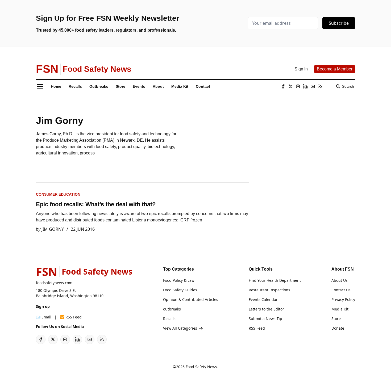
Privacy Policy (343, 299)
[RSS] (320, 86)
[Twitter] (290, 86)
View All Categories (180, 328)
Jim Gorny (52, 229)
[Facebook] (283, 86)
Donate (337, 328)
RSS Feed (257, 328)
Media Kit (339, 309)
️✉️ (43, 317)
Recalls (169, 318)
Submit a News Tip (265, 318)
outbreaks (172, 309)
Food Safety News (201, 366)
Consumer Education (58, 194)
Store (336, 318)
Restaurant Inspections (269, 289)
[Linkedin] (305, 86)
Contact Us (341, 289)
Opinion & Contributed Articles (190, 299)
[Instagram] (298, 86)
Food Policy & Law (178, 280)
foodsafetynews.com (54, 282)
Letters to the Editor (266, 309)
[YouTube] (312, 86)
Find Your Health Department (275, 280)
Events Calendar (263, 299)
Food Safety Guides (180, 289)
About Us (339, 280)
